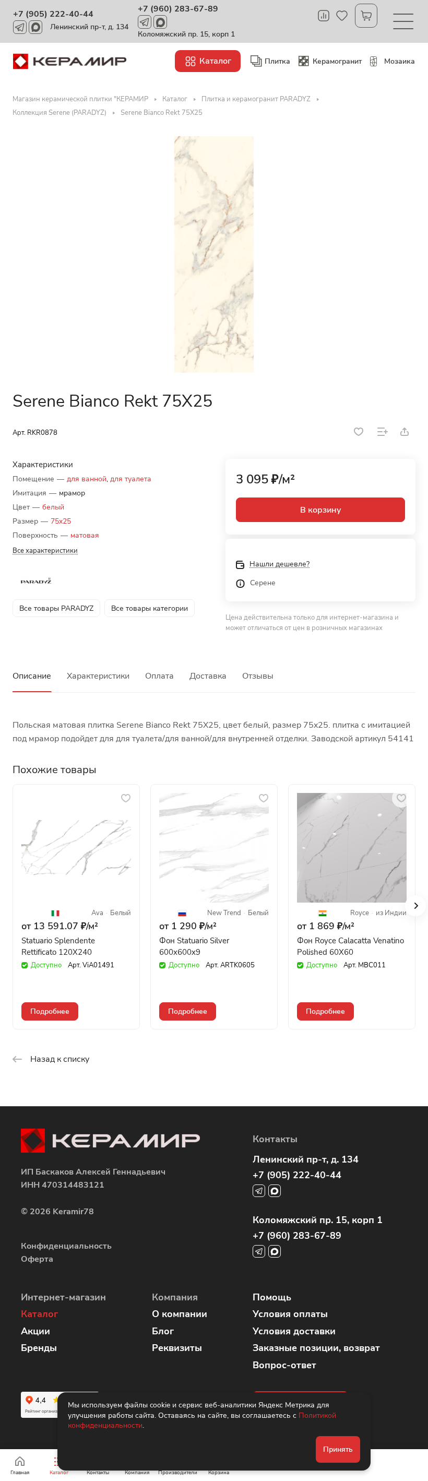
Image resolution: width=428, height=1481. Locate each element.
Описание (32, 676)
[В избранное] (359, 432)
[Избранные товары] (342, 15)
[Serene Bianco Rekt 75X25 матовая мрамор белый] (214, 254)
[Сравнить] (383, 432)
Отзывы (258, 676)
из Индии (391, 913)
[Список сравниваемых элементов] (323, 15)
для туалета (130, 479)
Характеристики (98, 676)
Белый (120, 913)
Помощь (272, 1297)
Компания (175, 1297)
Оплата (159, 676)
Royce (359, 913)
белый (53, 507)
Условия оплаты (290, 1314)
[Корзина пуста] (366, 16)
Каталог (39, 1314)
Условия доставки (294, 1331)
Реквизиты (177, 1348)
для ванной (86, 479)
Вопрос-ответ (284, 1365)
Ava (97, 913)
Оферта (37, 1259)
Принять (338, 1449)
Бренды (39, 1348)
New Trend (224, 913)
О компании (179, 1314)
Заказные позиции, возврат (316, 1348)
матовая (84, 535)
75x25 (61, 521)
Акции (35, 1331)
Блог (163, 1331)
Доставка (208, 676)
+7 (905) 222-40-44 (53, 14)
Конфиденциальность (66, 1246)
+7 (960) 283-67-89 (178, 9)
